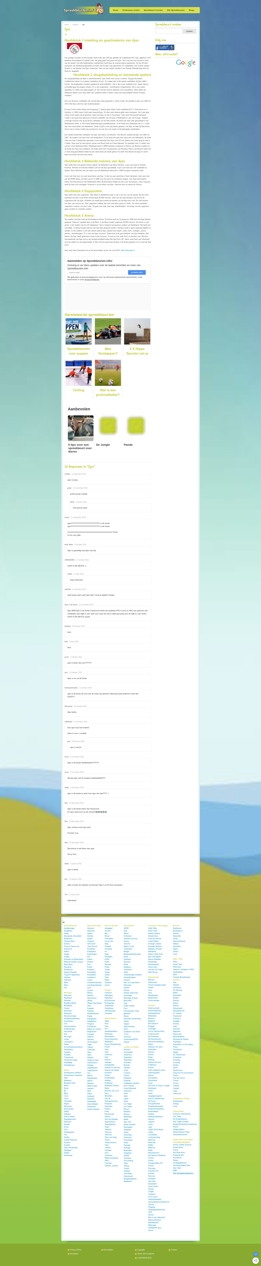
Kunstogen (128, 995)
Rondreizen (68, 970)
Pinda (107, 967)
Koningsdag (109, 1003)
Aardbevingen (69, 928)
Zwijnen (90, 1057)
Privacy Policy (75, 1250)
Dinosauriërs (69, 1109)
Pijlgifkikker (91, 1021)
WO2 (175, 975)
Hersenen (127, 985)
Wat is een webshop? (156, 1217)
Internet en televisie (112, 1067)
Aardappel (109, 928)
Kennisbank (108, 1250)
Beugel (126, 951)
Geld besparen (154, 1073)
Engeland (127, 1078)
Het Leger (68, 1037)
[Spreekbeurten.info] (78, 9)
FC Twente (177, 1013)
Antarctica (128, 1055)
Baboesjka (152, 1016)
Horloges (108, 1062)
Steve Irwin (152, 967)
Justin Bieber (153, 941)
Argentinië (128, 1057)
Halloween (109, 995)
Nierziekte (128, 1001)
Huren (150, 1091)
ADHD (126, 928)
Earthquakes (178, 1101)
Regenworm (92, 1032)
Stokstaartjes (92, 1042)
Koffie (107, 959)
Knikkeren (109, 1083)
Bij (65, 1091)
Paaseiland (128, 1140)
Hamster (90, 928)
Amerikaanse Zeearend (73, 1075)
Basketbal (177, 995)
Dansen (176, 933)
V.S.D (126, 1034)
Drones (151, 1055)
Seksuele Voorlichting (132, 1019)
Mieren (90, 993)
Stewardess (68, 1050)
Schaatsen (177, 1057)
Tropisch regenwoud (72, 975)
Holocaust (177, 967)
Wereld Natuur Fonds (181, 1132)
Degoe (66, 1104)
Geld (106, 1052)
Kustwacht (177, 1158)
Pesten (151, 1166)
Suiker (107, 975)
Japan (126, 1099)
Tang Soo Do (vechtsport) (183, 1073)
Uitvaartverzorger (70, 1060)
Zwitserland (128, 1176)
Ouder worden (129, 1006)
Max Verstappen (154, 957)
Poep (107, 1111)
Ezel (65, 1129)
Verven (151, 1215)
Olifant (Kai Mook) (94, 1003)
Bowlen (176, 998)
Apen (66, 1078)
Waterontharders (154, 1220)
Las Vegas (128, 1104)
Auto (106, 1024)
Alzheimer (128, 936)
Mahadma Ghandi (112, 1086)
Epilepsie (127, 967)
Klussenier (68, 1031)
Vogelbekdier (92, 1068)
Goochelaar (68, 1021)
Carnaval (108, 993)
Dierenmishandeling (156, 1042)
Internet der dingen (112, 1070)
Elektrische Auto (154, 1062)
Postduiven (91, 1026)
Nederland (128, 1117)
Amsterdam (128, 1052)
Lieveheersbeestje (94, 982)
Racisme (151, 1176)
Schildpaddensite (180, 1163)
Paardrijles (177, 1042)
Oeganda (127, 1130)
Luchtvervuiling (154, 1137)
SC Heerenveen (179, 1055)
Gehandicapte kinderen (133, 975)
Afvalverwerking (154, 1011)
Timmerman (68, 1057)
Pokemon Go (153, 1171)
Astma (126, 941)
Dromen (151, 1052)
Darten (175, 1003)
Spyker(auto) (110, 1122)
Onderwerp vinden (131, 10)
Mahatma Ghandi (155, 949)
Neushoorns (92, 998)
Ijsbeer (90, 939)
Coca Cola (109, 941)
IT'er (65, 1024)
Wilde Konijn (92, 1086)
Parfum (151, 1158)
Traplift (151, 1192)
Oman (126, 1132)
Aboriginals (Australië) (72, 936)
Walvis (90, 1075)
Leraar (66, 1039)
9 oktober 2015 (76, 657)
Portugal (127, 1145)
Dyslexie (127, 962)
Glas (106, 1057)
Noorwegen (128, 1127)
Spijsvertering (129, 1026)
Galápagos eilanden (131, 1083)
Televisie (108, 1132)
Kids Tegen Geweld (180, 1122)
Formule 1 (177, 1019)
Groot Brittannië (130, 1088)
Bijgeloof (151, 1021)
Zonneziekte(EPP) (131, 1039)
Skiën (175, 1068)
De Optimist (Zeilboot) (156, 1155)
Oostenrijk (128, 1135)
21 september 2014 (78, 517)
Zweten (126, 1042)
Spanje (126, 1155)
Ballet (175, 993)
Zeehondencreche (180, 1135)
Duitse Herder (69, 1117)
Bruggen (151, 1026)
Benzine (151, 1018)
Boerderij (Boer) (70, 1003)
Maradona (152, 951)
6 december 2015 (77, 787)
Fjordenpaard (69, 1132)
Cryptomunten (153, 1034)
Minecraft (152, 1142)
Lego (150, 1127)
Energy (176, 1104)
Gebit (126, 972)
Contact (174, 1250)
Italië (126, 1093)
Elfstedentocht (178, 1011)
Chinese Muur (69, 941)
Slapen (126, 1024)
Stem (126, 1029)
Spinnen (90, 1039)
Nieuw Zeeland (129, 1124)
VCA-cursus (153, 1197)
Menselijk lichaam (131, 998)
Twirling (176, 1086)
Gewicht (127, 980)
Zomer (150, 1230)
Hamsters (91, 931)
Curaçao (127, 1073)
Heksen (108, 1060)
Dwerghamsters (70, 1119)
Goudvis (67, 1142)
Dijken (150, 1044)
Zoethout (108, 982)
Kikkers (90, 962)
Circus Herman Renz (156, 1031)
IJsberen (90, 941)
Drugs (150, 1057)
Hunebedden (109, 1065)
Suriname (127, 1158)
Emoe (66, 1127)
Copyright (141, 1250)
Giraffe (66, 1137)
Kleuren (151, 1119)
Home (115, 10)
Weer (66, 982)
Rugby (175, 1052)
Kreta (126, 1101)
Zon (65, 988)
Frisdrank (108, 949)
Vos (88, 1073)
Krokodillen (91, 972)
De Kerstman (110, 1000)
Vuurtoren (108, 1155)
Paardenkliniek (93, 1013)
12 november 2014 (80, 488)
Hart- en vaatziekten (132, 982)
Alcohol (108, 931)
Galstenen (128, 970)
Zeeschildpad (92, 1104)
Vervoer (151, 1204)
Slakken (90, 1037)
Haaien (66, 1153)
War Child (177, 1168)
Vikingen (108, 1150)
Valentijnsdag (110, 1011)
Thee (107, 977)
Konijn (89, 967)
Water (107, 980)
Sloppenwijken (178, 1129)
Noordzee (67, 967)
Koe (88, 964)
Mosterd (108, 964)
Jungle (66, 954)
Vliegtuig (151, 1207)
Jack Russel (92, 946)
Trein (107, 1145)
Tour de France (179, 1078)
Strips (107, 1127)
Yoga (175, 1091)
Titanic (107, 1140)
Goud (150, 1083)
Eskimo (67, 944)
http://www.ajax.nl (128, 250)
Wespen (90, 1083)
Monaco (127, 1114)
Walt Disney (153, 972)
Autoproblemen (154, 1013)
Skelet (126, 1021)
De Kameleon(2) (154, 1039)
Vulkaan (67, 977)
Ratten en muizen (94, 1029)
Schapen (90, 1034)
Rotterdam (128, 1150)
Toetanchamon (110, 1142)
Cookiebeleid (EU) (144, 1258)
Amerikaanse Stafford (72, 1073)
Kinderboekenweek (155, 1106)
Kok (65, 1034)
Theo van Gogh (111, 1137)
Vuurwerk (108, 1013)
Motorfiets (109, 1096)
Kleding (108, 1080)
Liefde (150, 1132)
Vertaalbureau (69, 1065)
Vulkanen (67, 980)
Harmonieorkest (179, 941)
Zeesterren (91, 1107)
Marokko (127, 1112)
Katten (89, 959)
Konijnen (90, 970)
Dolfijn (66, 1111)
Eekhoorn (67, 1122)
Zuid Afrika (128, 1174)
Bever (66, 1088)
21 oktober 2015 (85, 688)
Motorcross (177, 1034)
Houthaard (152, 1088)
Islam (150, 1093)
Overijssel (128, 1137)
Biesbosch (68, 939)
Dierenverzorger (70, 1016)
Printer (150, 1161)
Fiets (107, 1049)
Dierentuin (68, 1106)
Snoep (107, 970)
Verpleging (68, 1062)
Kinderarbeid (109, 1078)
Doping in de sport (155, 1047)
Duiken (175, 1006)
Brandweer (68, 1006)
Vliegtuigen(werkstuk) (156, 1210)
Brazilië (127, 1065)
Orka (89, 1006)
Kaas (107, 954)
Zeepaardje (91, 1101)
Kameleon (91, 949)
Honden (90, 936)
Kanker (126, 988)
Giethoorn (108, 1055)
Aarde (66, 933)
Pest (125, 1008)
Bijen (66, 1093)
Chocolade (109, 939)
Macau (126, 1109)
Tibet (126, 1163)
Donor (126, 957)
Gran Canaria (129, 1086)
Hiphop (175, 944)
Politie (66, 1044)
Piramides (109, 1106)
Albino (126, 933)
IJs (106, 951)
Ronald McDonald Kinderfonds (185, 1124)
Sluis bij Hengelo (111, 1119)
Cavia (66, 1096)
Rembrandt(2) (153, 964)
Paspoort (108, 1104)
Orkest (175, 951)
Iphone (150, 1075)
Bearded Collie (69, 1083)
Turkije (126, 1168)
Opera (175, 949)
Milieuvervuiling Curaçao (73, 962)
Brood (107, 936)
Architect (67, 1000)
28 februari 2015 (78, 626)
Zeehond (90, 1096)
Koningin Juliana (154, 944)
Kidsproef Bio (178, 1155)
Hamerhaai (68, 1155)
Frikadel (108, 946)
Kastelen (108, 1073)
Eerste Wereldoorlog (113, 1044)
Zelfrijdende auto (154, 1228)
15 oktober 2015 (75, 672)
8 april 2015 (73, 641)
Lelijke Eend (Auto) (155, 1129)
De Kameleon (153, 1036)
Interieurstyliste (70, 1026)
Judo (175, 1026)
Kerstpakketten (154, 1104)
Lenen (150, 1124)
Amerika (127, 1050)
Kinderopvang (69, 1029)
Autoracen (177, 987)
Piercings (152, 1168)
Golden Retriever (70, 1140)
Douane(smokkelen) (72, 1019)
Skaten (176, 1065)
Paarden (90, 1008)
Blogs (191, 10)
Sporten (75, 25)
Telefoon (108, 1129)
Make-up (151, 1140)
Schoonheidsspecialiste (73, 1047)
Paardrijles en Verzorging (183, 1044)
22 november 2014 (86, 605)
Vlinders (90, 1065)
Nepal (126, 1119)
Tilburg (126, 1166)
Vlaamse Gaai (92, 1060)
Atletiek (176, 985)
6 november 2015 (80, 722)
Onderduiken (178, 972)
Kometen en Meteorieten (73, 959)
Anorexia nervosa (130, 939)
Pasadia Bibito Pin (155, 1163)
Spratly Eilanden (70, 972)
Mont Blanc (68, 964)
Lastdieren (91, 977)
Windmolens (153, 998)
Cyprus (126, 1075)
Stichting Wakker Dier (181, 1165)
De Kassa (152, 1101)
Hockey (176, 1024)
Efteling (151, 1060)
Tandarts (67, 1052)
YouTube (108, 1163)
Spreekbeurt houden (153, 10)
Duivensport (177, 1008)
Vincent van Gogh (155, 970)
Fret (65, 1135)
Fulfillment (152, 1065)
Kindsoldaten (153, 1111)
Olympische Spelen (180, 1039)
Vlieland (127, 1171)
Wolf (89, 1091)
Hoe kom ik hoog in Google (159, 1086)
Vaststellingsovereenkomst (158, 1202)
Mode (107, 1088)
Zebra (89, 1094)
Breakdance (177, 931)
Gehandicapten (130, 977)
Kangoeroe (91, 951)
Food (175, 1106)
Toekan (90, 1047)
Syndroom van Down (132, 1032)
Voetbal (176, 1088)
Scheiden (152, 1179)
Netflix (150, 1145)
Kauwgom (108, 957)
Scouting (176, 1060)
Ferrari (107, 1047)
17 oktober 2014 (82, 560)
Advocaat (67, 995)
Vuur (106, 1153)
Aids (125, 931)
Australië (127, 1062)
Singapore (128, 1153)
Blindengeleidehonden (132, 954)
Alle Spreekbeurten (176, 10)
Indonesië (127, 1091)
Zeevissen (177, 1093)
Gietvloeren (152, 1080)
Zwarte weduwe (93, 1109)
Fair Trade (177, 1116)
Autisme (127, 944)
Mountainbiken (178, 1037)
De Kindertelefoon (180, 1119)
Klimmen (176, 1029)
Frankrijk (127, 1081)
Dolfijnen (67, 1114)
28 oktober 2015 (80, 706)
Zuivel (107, 985)
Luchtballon (152, 1135)
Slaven (107, 1117)
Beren (66, 1086)
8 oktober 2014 (80, 545)
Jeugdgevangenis (155, 1096)
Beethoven (177, 928)
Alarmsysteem (154, 1008)
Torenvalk (91, 1050)
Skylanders (152, 1184)
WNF (175, 1171)
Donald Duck (153, 936)
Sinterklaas (109, 1006)
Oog (125, 1003)
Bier (106, 933)
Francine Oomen (154, 939)
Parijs (126, 1143)
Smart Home (153, 1186)
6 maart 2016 (74, 894)
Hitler (175, 962)
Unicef (175, 1127)
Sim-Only (152, 1181)
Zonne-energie (153, 1000)
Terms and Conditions (145, 1254)
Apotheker (68, 998)
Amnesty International (181, 1114)
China (126, 1070)
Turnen (175, 1081)
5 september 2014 (79, 474)
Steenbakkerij (110, 1124)
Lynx (89, 988)
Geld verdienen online (156, 1070)
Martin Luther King (155, 954)
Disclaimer (74, 1254)
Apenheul (67, 1080)
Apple (107, 1021)
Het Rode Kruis (179, 1152)
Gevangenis (153, 1078)
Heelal (66, 951)
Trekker (108, 1148)
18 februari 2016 (78, 741)
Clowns (67, 1008)
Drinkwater (152, 1049)
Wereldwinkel (153, 1223)
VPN (150, 1212)
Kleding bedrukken (155, 1117)
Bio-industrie (153, 1024)
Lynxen (90, 990)
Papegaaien (92, 1019)
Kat (88, 957)
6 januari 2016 (81, 502)
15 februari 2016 (75, 879)
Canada (127, 1068)
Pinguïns (90, 1024)
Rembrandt (152, 962)
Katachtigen (92, 954)
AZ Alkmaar (177, 990)
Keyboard (177, 946)
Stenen (151, 1189)
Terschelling (128, 1161)
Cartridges (152, 1029)
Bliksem (151, 980)
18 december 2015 (76, 803)
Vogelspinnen (92, 1070)
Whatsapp (152, 1225)
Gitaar (175, 939)
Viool (175, 954)
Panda (89, 1016)
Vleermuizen (92, 1063)
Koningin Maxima (155, 946)
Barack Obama (154, 933)
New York (127, 1122)
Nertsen (90, 995)
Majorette (176, 1031)
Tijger (89, 1044)
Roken (126, 1016)
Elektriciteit (152, 982)
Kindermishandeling (156, 1109)
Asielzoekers (178, 1147)
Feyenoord (177, 1016)
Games (151, 1067)
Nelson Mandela (154, 959)
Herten (89, 933)
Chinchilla (68, 1101)
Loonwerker (68, 1042)
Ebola (126, 964)
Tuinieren (151, 1194)
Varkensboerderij (154, 1199)
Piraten (107, 1109)
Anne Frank (152, 931)
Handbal (176, 1021)
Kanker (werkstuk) (131, 993)
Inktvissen (91, 944)
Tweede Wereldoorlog (181, 977)
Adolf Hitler (152, 928)
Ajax (175, 982)
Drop (106, 944)
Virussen (127, 1037)
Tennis (175, 1075)
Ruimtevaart (109, 1114)
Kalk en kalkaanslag (156, 1098)
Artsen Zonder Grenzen (182, 1145)
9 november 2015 (77, 757)
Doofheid (127, 959)
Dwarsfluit (177, 936)
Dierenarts (68, 1011)
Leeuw (89, 980)
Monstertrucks (153, 1153)
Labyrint (151, 1122)
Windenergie (153, 995)
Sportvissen (177, 1070)
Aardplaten (68, 931)
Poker (175, 1047)
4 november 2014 (79, 589)
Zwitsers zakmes (111, 1166)
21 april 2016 (79, 574)
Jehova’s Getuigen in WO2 (183, 969)
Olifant (89, 1001)
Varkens (90, 1088)
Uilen (89, 1052)
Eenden (67, 1124)
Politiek (151, 1173)
